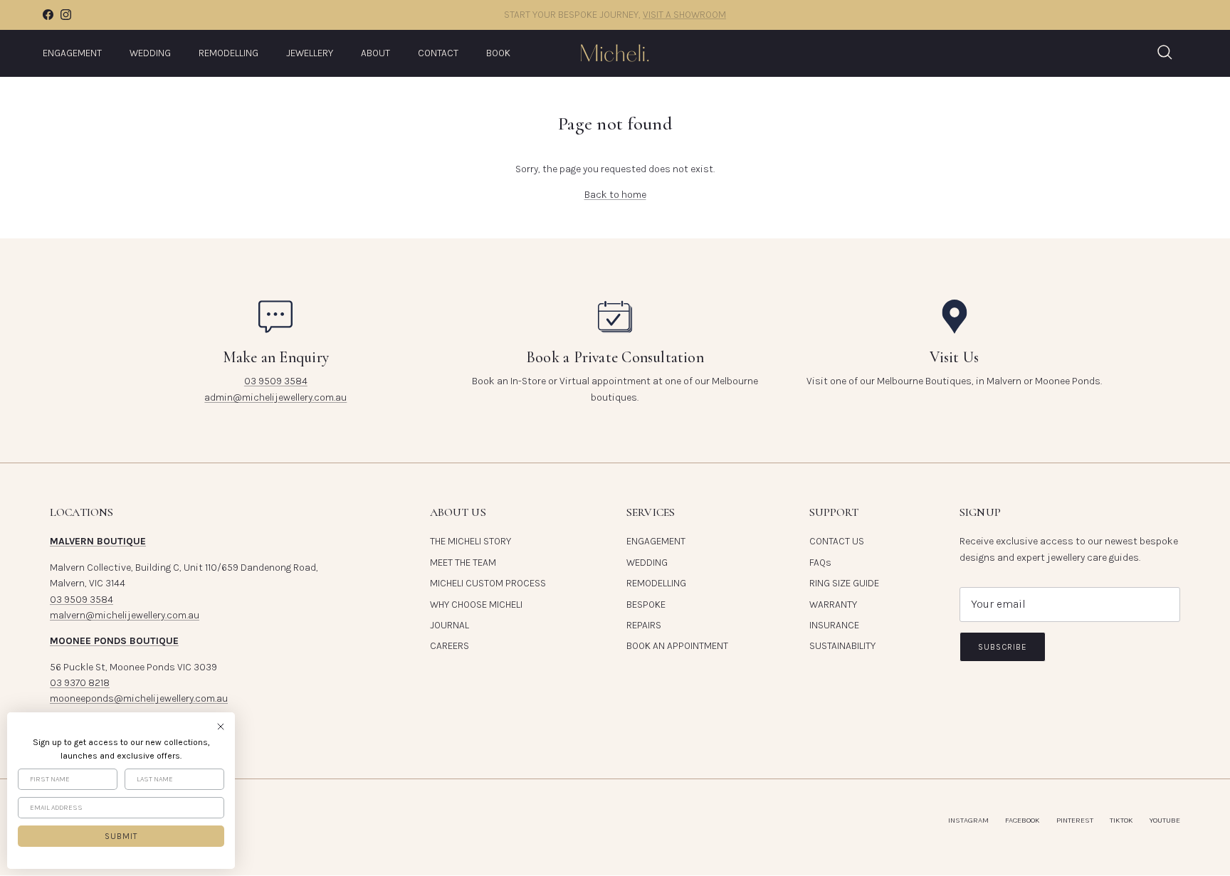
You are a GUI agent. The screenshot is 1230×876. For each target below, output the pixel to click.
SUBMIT (121, 836)
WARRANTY (833, 604)
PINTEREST (1074, 820)
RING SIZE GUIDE (844, 583)
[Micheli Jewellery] (615, 53)
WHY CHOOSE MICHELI (476, 604)
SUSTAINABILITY (842, 646)
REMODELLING (228, 53)
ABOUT (375, 53)
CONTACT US (836, 541)
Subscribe (1002, 647)
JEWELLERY (309, 53)
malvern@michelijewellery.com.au (124, 615)
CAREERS (449, 646)
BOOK (498, 53)
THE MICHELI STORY (470, 541)
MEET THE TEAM (463, 562)
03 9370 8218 (80, 683)
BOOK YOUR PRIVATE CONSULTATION (685, 20)
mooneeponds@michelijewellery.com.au (139, 698)
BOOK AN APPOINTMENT (677, 646)
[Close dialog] (221, 726)
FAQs (820, 562)
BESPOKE (646, 604)
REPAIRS (643, 625)
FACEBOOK (1022, 820)
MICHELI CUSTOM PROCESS (488, 583)
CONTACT (438, 53)
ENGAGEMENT (72, 53)
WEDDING (150, 53)
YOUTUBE (1165, 820)
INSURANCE (834, 625)
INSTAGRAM (968, 820)
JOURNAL (449, 625)
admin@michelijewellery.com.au (275, 397)
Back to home (615, 195)
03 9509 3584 (276, 381)
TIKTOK (1121, 820)
